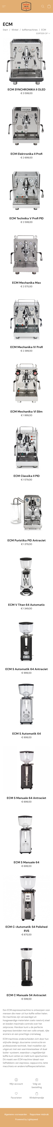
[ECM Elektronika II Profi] (26, 126)
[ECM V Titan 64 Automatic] (26, 577)
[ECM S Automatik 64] (26, 706)
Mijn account (16, 1083)
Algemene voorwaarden (15, 1114)
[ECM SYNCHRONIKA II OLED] (26, 61)
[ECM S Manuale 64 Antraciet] (26, 770)
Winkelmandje (36, 1097)
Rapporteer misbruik (39, 1114)
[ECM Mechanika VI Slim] (26, 384)
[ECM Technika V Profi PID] (26, 190)
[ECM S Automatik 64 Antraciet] (26, 641)
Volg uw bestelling (37, 1085)
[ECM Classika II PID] (26, 448)
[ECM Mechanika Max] (26, 255)
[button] (26, 6)
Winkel (15, 29)
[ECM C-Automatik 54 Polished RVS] (26, 899)
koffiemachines (30, 29)
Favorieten (16, 1097)
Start (5, 29)
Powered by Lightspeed (26, 1119)
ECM (43, 29)
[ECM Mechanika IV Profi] (26, 319)
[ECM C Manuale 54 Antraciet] (26, 967)
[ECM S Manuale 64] (26, 834)
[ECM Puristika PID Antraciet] (26, 512)
